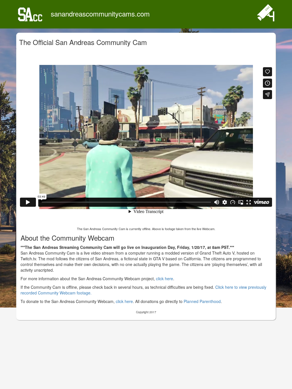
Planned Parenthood (202, 301)
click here (164, 278)
